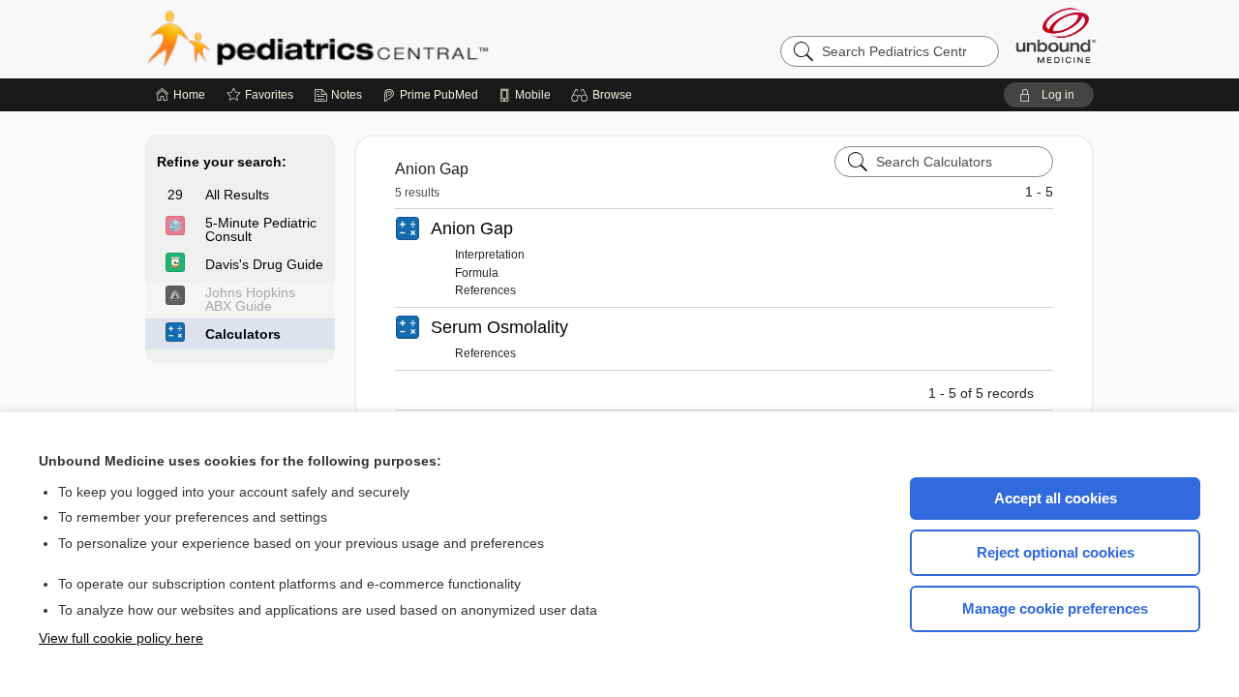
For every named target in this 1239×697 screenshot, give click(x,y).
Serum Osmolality (499, 327)
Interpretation (490, 254)
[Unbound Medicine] (1056, 35)
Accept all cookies (1055, 498)
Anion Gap (472, 228)
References (485, 290)
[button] (604, 94)
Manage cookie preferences (1055, 608)
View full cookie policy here (121, 638)
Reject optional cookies (1055, 552)
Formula (477, 273)
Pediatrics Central (387, 39)
